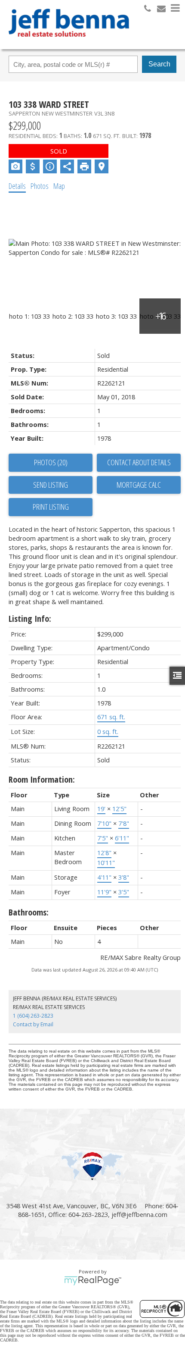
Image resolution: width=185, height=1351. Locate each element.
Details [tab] (17, 186)
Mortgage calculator (139, 485)
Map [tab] (59, 186)
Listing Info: (30, 618)
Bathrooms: (29, 912)
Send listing (50, 485)
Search (159, 64)
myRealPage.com (93, 1281)
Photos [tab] (40, 186)
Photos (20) (51, 462)
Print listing (51, 507)
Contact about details (139, 462)
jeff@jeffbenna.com (139, 1214)
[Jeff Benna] (69, 42)
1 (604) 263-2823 (33, 1015)
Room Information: (42, 779)
